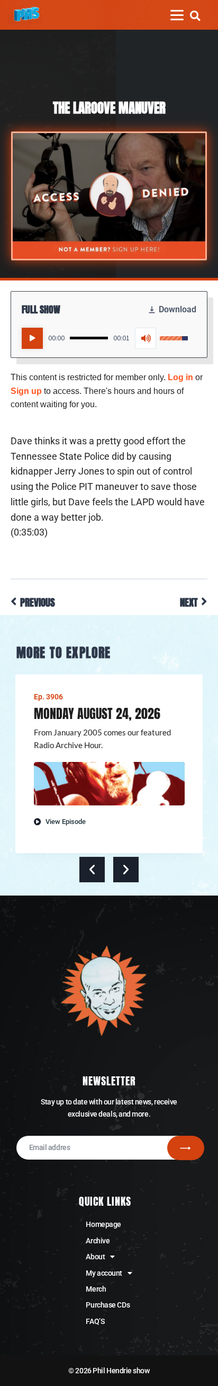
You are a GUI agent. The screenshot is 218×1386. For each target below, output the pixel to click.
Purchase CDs (108, 1305)
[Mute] (145, 338)
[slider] (89, 338)
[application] (105, 338)
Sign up (26, 391)
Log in (180, 377)
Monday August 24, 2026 (97, 713)
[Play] (32, 338)
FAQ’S (95, 1321)
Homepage (103, 1224)
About (95, 1256)
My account (104, 1273)
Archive (98, 1240)
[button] (195, 15)
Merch (96, 1289)
